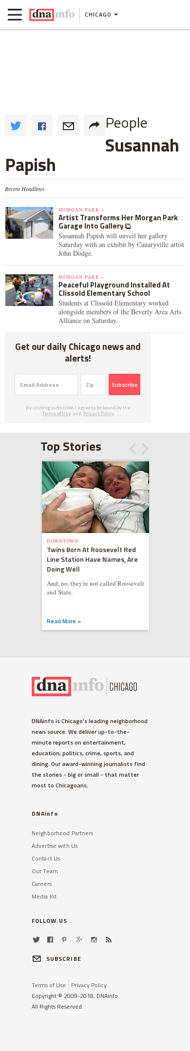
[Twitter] (36, 939)
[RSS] (109, 939)
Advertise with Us (54, 845)
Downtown (62, 541)
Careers (42, 883)
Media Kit (44, 896)
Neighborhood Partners (63, 833)
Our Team (45, 871)
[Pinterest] (64, 939)
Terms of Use (56, 413)
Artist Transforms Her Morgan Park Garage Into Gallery (118, 221)
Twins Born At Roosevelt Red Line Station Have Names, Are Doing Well (92, 559)
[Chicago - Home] (52, 14)
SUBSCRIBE (63, 958)
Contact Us (46, 858)
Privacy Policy (98, 413)
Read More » (64, 621)
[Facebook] (50, 939)
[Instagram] (94, 939)
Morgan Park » (81, 209)
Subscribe (125, 384)
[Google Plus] (79, 939)
